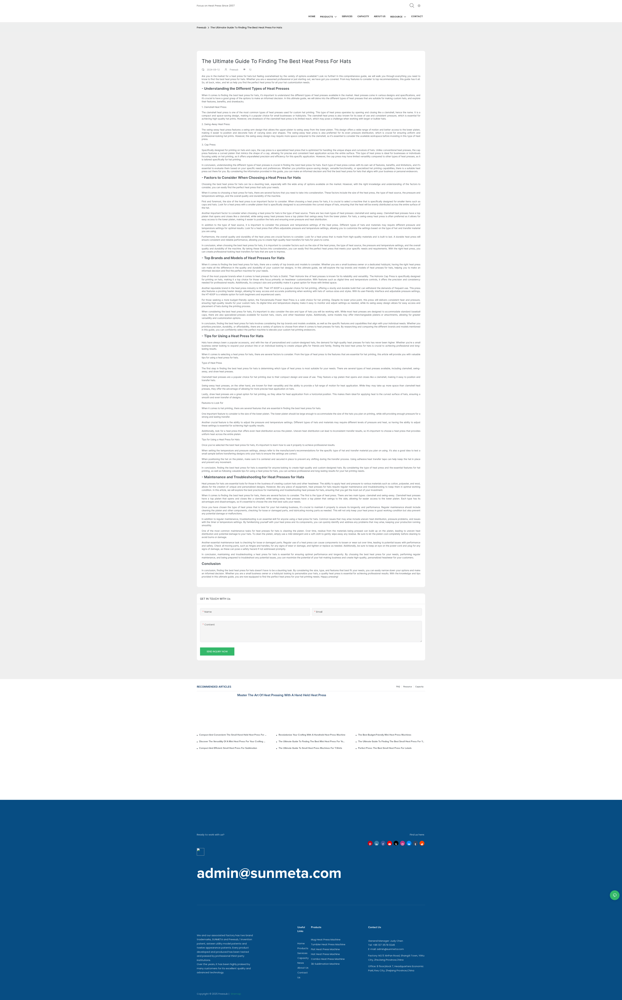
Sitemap (235, 993)
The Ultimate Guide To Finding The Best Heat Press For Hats (246, 27)
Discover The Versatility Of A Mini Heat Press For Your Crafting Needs (232, 741)
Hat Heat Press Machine (325, 954)
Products (302, 948)
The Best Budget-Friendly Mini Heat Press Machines (384, 735)
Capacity (303, 958)
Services (302, 953)
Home (301, 943)
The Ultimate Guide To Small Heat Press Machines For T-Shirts (310, 748)
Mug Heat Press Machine (325, 939)
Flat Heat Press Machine (325, 949)
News (300, 963)
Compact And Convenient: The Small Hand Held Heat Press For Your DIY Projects (232, 735)
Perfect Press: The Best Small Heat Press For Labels (385, 748)
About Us (302, 967)
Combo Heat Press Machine (328, 959)
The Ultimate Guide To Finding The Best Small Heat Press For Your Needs (391, 741)
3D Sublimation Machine (325, 964)
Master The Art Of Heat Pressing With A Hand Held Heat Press (281, 695)
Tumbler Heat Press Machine (328, 944)
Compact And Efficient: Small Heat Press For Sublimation (228, 748)
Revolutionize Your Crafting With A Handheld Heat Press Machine (312, 735)
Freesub (201, 27)
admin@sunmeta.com (390, 949)
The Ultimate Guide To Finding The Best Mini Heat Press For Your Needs (312, 741)
